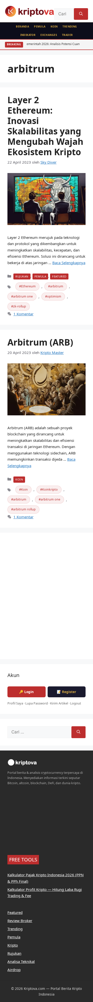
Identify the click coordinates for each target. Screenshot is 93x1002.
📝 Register (66, 691)
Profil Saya (15, 703)
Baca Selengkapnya (68, 262)
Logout (75, 703)
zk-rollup (19, 306)
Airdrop (14, 969)
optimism (54, 296)
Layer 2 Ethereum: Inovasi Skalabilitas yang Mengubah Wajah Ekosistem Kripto (45, 126)
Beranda (22, 26)
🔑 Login (26, 691)
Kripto (12, 945)
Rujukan (22, 276)
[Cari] (81, 14)
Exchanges (48, 35)
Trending (69, 26)
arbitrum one (23, 296)
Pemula (40, 26)
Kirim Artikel (59, 703)
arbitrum (56, 286)
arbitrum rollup (24, 509)
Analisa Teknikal (21, 961)
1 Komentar (23, 313)
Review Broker (19, 920)
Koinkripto (50, 489)
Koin (54, 26)
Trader (67, 35)
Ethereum (28, 286)
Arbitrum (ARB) (40, 342)
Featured (59, 276)
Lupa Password (36, 703)
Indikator (28, 35)
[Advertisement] (46, 599)
